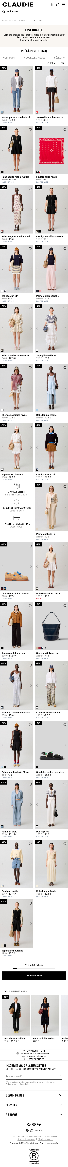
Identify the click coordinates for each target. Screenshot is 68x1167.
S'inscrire (60, 1076)
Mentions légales (45, 1139)
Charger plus (34, 975)
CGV (13, 1137)
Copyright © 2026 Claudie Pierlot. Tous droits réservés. (34, 1143)
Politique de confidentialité (29, 1137)
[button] (52, 4)
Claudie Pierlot (9, 21)
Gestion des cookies (26, 1139)
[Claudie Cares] (34, 1156)
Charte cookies (50, 1137)
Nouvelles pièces (34, 57)
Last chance (23, 21)
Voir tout (9, 57)
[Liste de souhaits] (30, 70)
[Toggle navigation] (63, 4)
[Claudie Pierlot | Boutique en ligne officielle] (17, 4)
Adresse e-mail (13, 1076)
